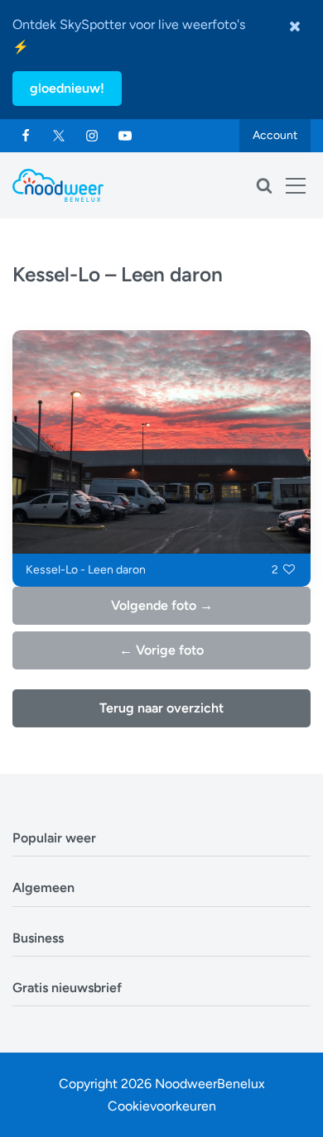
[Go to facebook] (25, 135)
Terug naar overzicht (161, 708)
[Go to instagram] (91, 135)
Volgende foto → (162, 605)
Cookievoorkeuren (162, 1106)
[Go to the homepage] (58, 185)
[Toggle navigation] (296, 185)
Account (275, 135)
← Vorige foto (161, 650)
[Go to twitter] (58, 135)
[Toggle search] (264, 185)
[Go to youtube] (125, 135)
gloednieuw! (67, 88)
